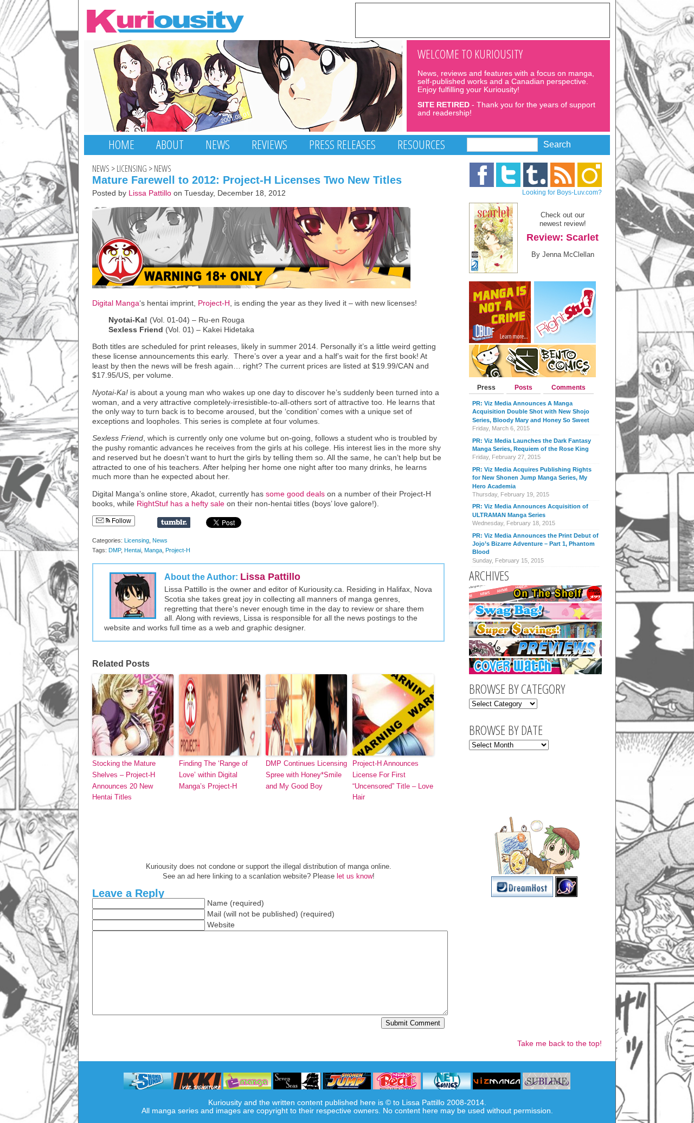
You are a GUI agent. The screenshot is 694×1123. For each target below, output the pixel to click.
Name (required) (235, 903)
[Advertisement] (482, 19)
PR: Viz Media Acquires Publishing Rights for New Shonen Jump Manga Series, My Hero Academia (532, 477)
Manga (153, 550)
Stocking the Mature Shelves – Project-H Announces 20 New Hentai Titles (124, 780)
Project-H (214, 303)
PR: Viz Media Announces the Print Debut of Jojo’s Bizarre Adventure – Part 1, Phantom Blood (535, 544)
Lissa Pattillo (149, 193)
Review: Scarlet (562, 237)
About (170, 144)
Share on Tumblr (173, 522)
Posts (523, 387)
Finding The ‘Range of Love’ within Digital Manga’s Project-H (213, 774)
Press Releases (342, 144)
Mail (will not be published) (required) (271, 914)
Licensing (132, 169)
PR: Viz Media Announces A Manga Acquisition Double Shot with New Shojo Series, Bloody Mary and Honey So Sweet (530, 411)
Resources (421, 144)
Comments (568, 387)
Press (486, 387)
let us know (354, 876)
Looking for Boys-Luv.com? (562, 192)
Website (221, 925)
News (217, 144)
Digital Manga (115, 303)
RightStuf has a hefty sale (182, 504)
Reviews (269, 144)
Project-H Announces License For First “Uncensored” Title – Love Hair (392, 780)
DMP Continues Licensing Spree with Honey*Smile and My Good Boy (306, 774)
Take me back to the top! (559, 1044)
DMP (114, 550)
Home (121, 144)
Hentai (132, 550)
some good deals (295, 494)
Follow (120, 521)
